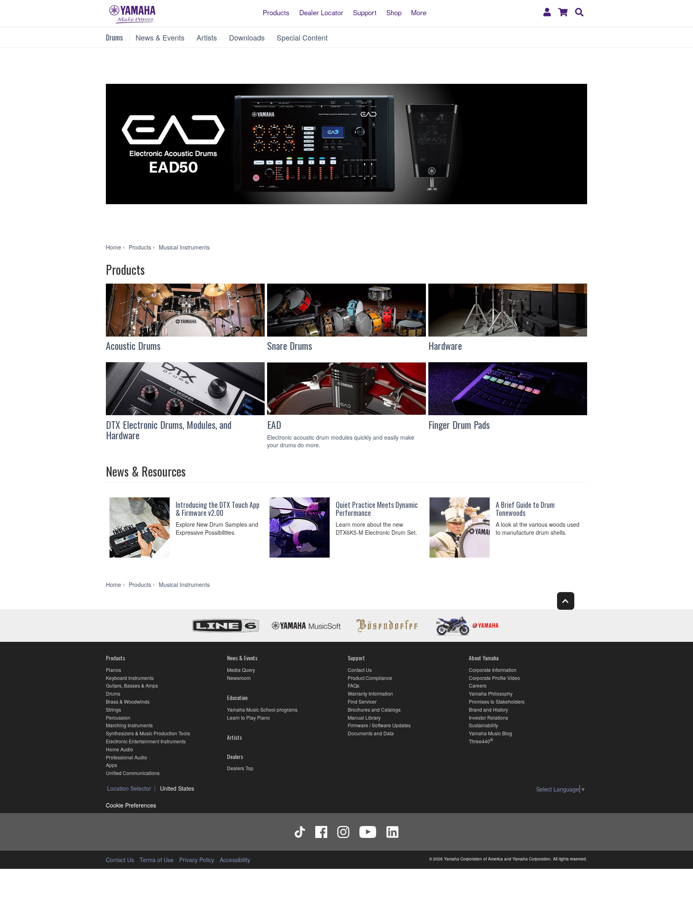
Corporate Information (493, 669)
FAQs (353, 685)
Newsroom (239, 677)
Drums (114, 37)
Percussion (118, 717)
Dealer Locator (321, 11)
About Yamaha (483, 657)
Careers (477, 685)
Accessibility (235, 860)
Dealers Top (240, 768)
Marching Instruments (129, 725)
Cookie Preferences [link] (131, 805)
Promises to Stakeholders (497, 701)
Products (276, 11)
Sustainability (483, 725)
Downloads (247, 37)
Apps (111, 764)
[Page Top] (565, 600)
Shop (393, 11)
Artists (207, 37)
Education (237, 697)
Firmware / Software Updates (379, 725)
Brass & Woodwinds (128, 701)
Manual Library (364, 717)
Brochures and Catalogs (374, 709)
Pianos (113, 669)
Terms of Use (157, 860)
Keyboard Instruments (130, 677)
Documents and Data (371, 733)
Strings (113, 709)
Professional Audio (126, 757)
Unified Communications (133, 772)
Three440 (479, 741)
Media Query (241, 669)
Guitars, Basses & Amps (132, 685)
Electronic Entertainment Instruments (146, 741)
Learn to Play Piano (248, 717)
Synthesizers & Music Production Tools (148, 733)
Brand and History (488, 709)
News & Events (160, 37)
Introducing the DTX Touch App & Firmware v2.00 (217, 508)
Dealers (235, 756)
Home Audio (119, 749)
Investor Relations (488, 717)
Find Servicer (362, 701)
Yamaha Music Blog (490, 733)
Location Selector (129, 788)
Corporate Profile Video (494, 677)
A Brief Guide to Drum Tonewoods (525, 508)
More (418, 11)
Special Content (302, 37)
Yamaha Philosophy (491, 693)
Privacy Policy (196, 860)
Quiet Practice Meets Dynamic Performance (377, 508)
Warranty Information (370, 693)
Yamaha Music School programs (262, 709)
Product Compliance (370, 677)
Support (365, 11)
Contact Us (360, 669)
